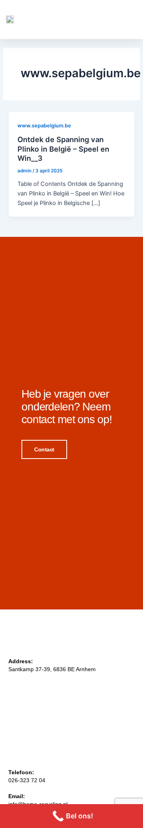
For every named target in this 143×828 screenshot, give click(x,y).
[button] (127, 19)
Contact (44, 449)
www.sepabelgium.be (44, 126)
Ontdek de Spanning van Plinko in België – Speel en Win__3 (63, 148)
